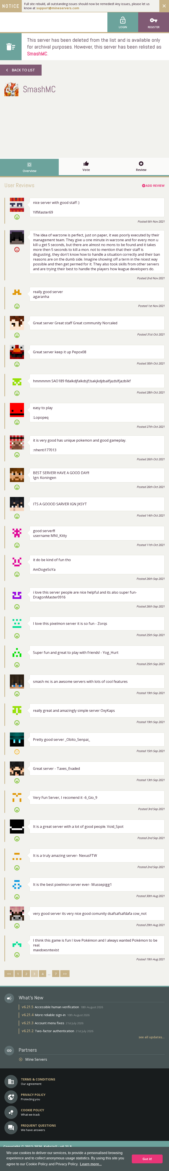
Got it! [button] (147, 1159)
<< (9, 974)
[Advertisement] (84, 125)
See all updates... (152, 1037)
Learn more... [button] (91, 1164)
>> (65, 974)
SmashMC (37, 53)
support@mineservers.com (57, 8)
